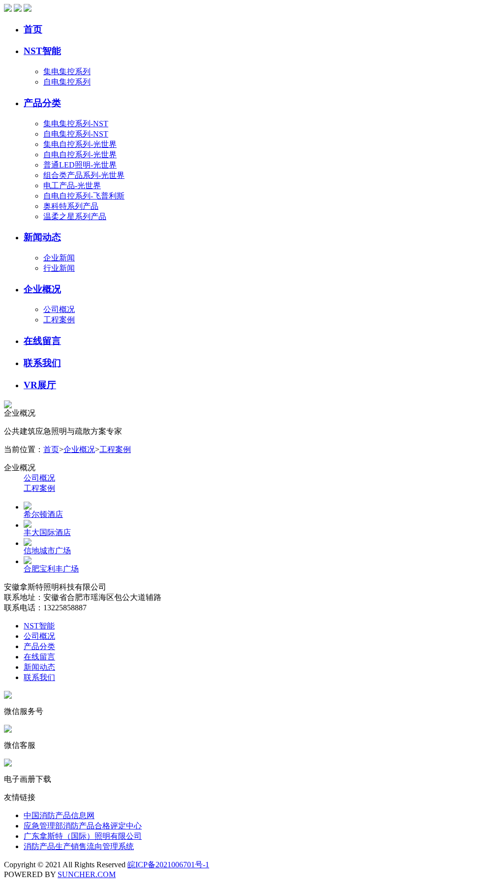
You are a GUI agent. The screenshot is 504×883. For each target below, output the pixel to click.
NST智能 (42, 51)
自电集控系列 (67, 82)
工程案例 (59, 319)
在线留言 (42, 341)
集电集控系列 (67, 71)
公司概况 (59, 309)
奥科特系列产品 (70, 206)
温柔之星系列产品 (74, 216)
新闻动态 (42, 237)
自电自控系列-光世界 (80, 154)
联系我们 (42, 363)
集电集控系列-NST (75, 123)
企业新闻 (59, 258)
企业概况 (42, 289)
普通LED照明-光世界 (80, 165)
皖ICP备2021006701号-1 (168, 864)
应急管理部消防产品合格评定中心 (83, 826)
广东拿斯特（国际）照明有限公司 (83, 836)
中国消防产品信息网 (59, 815)
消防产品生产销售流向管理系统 (79, 846)
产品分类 (42, 103)
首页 (33, 29)
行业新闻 (59, 268)
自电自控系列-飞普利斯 (84, 196)
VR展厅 (40, 385)
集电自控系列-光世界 (80, 144)
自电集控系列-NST (75, 134)
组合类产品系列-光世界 (84, 175)
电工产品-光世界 (72, 185)
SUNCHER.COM (87, 874)
